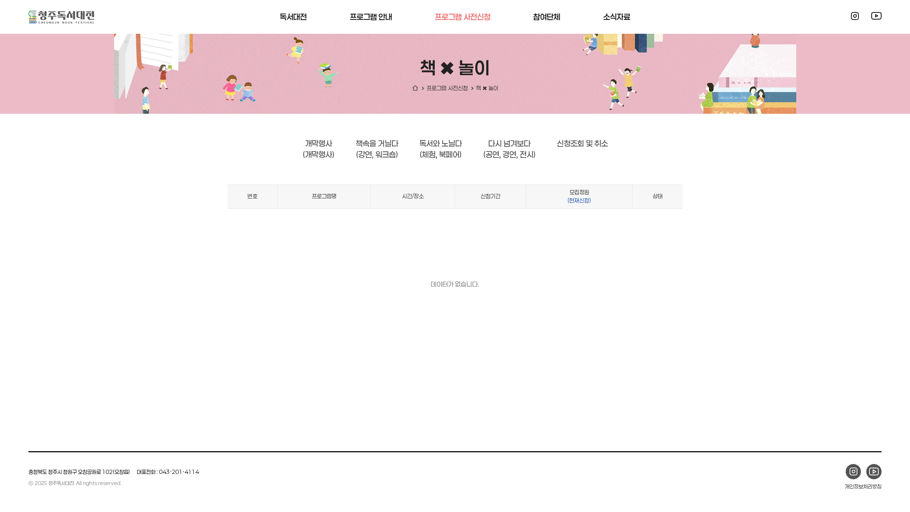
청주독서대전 (61, 17)
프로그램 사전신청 (463, 16)
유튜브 (876, 16)
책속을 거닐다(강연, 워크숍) (377, 149)
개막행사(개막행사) (318, 149)
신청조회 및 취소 (582, 143)
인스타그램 (855, 16)
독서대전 (293, 16)
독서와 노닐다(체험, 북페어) (440, 149)
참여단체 (546, 16)
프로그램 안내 (371, 16)
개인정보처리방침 (863, 486)
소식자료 (616, 16)
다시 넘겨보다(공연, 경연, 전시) (509, 149)
